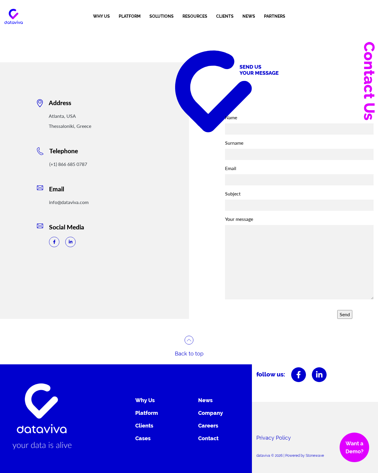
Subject (233, 193)
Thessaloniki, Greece (70, 126)
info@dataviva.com (69, 202)
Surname (234, 142)
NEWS (248, 16)
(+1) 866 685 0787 (68, 164)
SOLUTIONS (161, 16)
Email (230, 168)
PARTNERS (274, 16)
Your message (239, 219)
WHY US (101, 16)
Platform (146, 413)
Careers (208, 426)
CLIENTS (225, 16)
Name (231, 117)
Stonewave (315, 456)
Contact (208, 438)
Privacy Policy (273, 438)
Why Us (145, 400)
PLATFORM (130, 16)
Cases (143, 438)
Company (210, 413)
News (205, 400)
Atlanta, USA (62, 115)
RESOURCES (195, 16)
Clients (144, 426)
